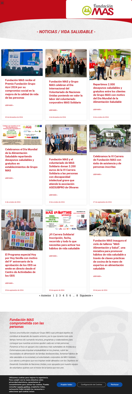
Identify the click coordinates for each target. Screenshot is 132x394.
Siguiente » (86, 295)
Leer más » (9, 105)
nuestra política (23, 387)
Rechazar (115, 384)
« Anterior (45, 295)
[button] (2, 3)
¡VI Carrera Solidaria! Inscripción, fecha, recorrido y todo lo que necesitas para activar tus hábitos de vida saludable (64, 241)
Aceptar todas (66, 384)
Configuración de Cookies (91, 384)
